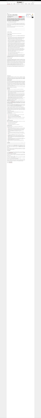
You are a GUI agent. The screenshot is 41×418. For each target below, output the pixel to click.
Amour (18, 0)
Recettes (13, 0)
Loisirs (28, 0)
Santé (23, 0)
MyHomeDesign (10, 162)
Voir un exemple (32, 15)
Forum (33, 0)
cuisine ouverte (11, 152)
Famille (21, 0)
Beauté (10, 0)
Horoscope (30, 0)
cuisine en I (12, 101)
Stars (26, 0)
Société (25, 0)
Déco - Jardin (27, 15)
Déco (15, 0)
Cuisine (11, 0)
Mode (8, 0)
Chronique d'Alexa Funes (11, 16)
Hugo (32, 0)
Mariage (20, 0)
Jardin (16, 0)
